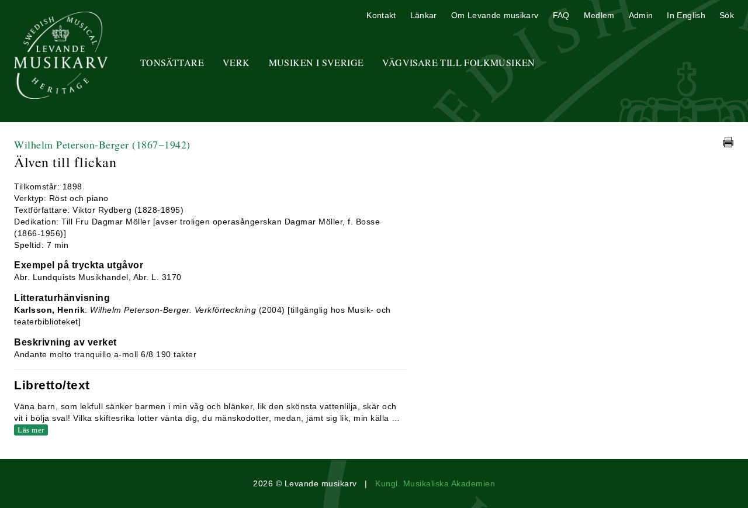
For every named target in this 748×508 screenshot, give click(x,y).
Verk (236, 62)
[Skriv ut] (728, 142)
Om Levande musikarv (495, 15)
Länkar (423, 15)
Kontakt (381, 15)
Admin (641, 15)
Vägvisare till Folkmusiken (458, 62)
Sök (726, 15)
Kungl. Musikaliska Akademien (435, 483)
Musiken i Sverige (316, 62)
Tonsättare (172, 62)
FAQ (561, 15)
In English (686, 15)
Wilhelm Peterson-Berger (102, 144)
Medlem (599, 15)
